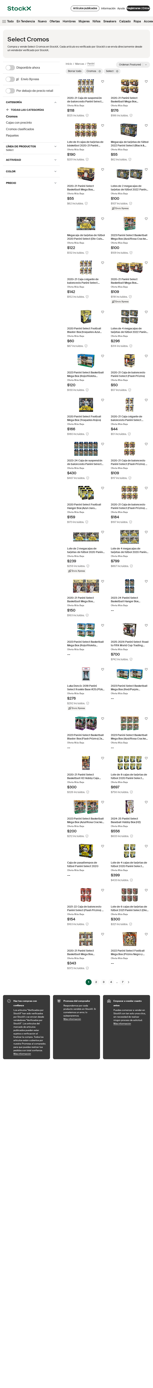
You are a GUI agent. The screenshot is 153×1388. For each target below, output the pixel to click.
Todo (10, 21)
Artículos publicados (85, 8)
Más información (29, 1053)
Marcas (79, 63)
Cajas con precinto (19, 123)
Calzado (125, 21)
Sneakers (109, 21)
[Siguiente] (128, 982)
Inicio (69, 63)
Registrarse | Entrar (138, 8)
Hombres (69, 21)
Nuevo (42, 21)
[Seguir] (102, 81)
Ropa (137, 21)
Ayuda (121, 8)
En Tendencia (26, 21)
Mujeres (84, 21)
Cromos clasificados (20, 129)
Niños (96, 21)
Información (108, 9)
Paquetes (12, 135)
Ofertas (55, 21)
